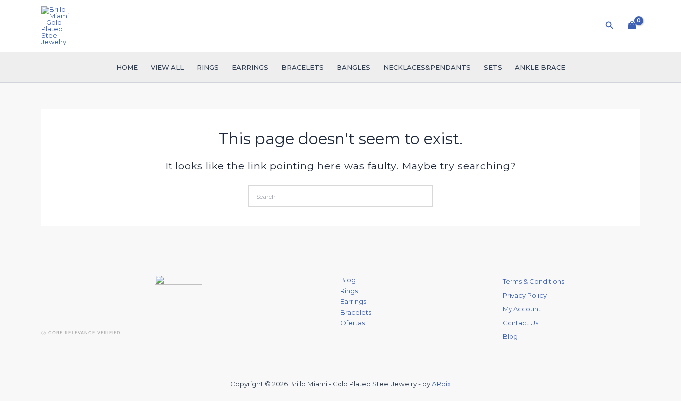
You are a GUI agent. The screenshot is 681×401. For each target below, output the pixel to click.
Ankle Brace (540, 67)
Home (127, 67)
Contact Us (520, 323)
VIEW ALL (167, 67)
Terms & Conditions (533, 281)
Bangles (353, 67)
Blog (348, 280)
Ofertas (352, 323)
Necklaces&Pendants (427, 67)
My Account (522, 309)
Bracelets (302, 67)
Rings (208, 67)
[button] (609, 25)
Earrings (250, 67)
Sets (493, 67)
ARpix (441, 384)
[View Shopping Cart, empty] (632, 25)
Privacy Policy (525, 295)
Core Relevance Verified (84, 332)
